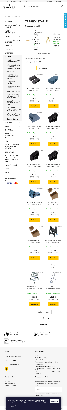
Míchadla (10, 72)
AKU (6, 141)
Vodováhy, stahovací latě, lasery (13, 102)
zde (45, 402)
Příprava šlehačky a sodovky (9, 135)
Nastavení (12, 406)
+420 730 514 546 (14, 364)
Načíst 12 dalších (43, 312)
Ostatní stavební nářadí (13, 87)
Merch (7, 169)
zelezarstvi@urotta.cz (15, 357)
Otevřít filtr (43, 68)
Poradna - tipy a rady (11, 385)
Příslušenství (11, 165)
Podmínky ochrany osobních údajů (45, 366)
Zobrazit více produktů (43, 54)
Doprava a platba (10, 383)
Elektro (8, 123)
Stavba (8, 57)
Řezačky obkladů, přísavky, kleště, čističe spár (13, 96)
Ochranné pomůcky (11, 82)
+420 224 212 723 (14, 360)
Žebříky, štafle (12, 119)
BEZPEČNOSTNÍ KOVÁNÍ (11, 26)
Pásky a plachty (13, 91)
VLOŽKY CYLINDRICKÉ (10, 32)
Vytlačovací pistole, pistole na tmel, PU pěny (14, 109)
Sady (7, 172)
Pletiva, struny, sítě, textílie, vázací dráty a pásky (12, 159)
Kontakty (7, 381)
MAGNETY (8, 46)
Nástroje (9, 53)
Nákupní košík (39, 360)
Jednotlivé (9, 152)
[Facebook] (6, 369)
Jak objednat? (39, 364)
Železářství (10, 49)
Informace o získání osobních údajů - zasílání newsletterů (48, 372)
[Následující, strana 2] (44, 318)
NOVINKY (8, 22)
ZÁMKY (7, 37)
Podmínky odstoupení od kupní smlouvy (47, 362)
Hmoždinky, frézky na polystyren (14, 61)
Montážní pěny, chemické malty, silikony (13, 76)
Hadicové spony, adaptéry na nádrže (12, 147)
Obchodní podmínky (16, 1)
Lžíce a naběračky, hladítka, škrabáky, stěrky (14, 66)
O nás (6, 1)
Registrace (58, 1)
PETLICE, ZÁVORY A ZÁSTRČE (12, 41)
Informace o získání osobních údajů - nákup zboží (47, 369)
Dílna (7, 126)
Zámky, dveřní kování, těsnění (13, 115)
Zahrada (9, 130)
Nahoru (44, 324)
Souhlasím (54, 401)
